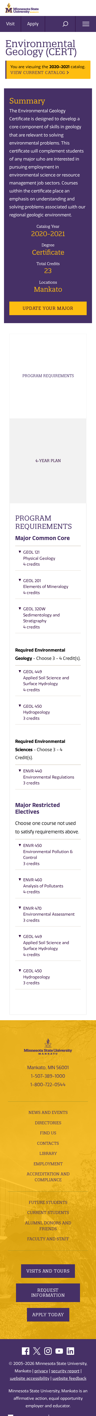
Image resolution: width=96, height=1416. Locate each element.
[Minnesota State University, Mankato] (48, 1046)
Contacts (48, 1143)
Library (48, 1153)
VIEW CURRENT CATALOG (37, 72)
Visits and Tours (48, 1271)
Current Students (48, 1212)
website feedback (69, 1378)
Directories (48, 1122)
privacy (41, 1371)
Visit (10, 23)
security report (65, 1371)
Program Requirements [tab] (48, 375)
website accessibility (29, 1378)
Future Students (48, 1202)
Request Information (48, 1292)
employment (48, 1163)
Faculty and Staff (48, 1238)
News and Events (48, 1112)
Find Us (48, 1132)
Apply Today (48, 1314)
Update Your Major (48, 308)
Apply (33, 23)
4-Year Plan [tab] (48, 460)
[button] (48, 560)
